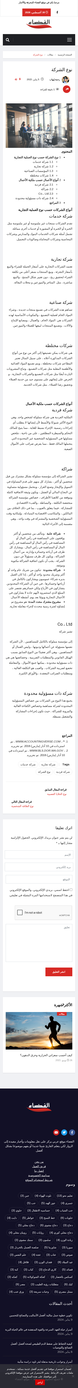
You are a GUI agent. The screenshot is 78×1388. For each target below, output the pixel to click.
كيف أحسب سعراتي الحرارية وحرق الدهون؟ (46, 1055)
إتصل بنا (39, 1171)
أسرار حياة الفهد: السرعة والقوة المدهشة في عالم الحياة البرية (38, 1330)
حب (31, 1203)
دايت (12, 1217)
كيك (68, 1284)
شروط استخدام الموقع (39, 1180)
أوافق (40, 1382)
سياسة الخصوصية (39, 1175)
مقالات (50, 55)
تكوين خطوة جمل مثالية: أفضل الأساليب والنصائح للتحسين (40, 1315)
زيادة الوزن (64, 1239)
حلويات (67, 1217)
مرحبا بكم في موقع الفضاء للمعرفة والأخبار (39, 2)
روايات (38, 1232)
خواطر (28, 1217)
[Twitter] (64, 1132)
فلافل (23, 1262)
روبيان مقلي (18, 1232)
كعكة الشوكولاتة (34, 1276)
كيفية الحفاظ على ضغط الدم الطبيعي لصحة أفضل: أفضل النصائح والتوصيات (41, 1346)
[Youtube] (56, 1132)
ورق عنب (16, 1291)
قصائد (67, 1269)
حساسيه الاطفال (38, 1210)
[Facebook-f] (72, 1132)
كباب (28, 1269)
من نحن (39, 1161)
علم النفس (18, 1254)
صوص (67, 1254)
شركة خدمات (28, 764)
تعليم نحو (65, 1195)
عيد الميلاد (65, 1262)
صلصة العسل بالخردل (24, 1247)
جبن (24, 1195)
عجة (36, 1254)
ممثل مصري (64, 1291)
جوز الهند (48, 1203)
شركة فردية (63, 771)
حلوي (17, 1210)
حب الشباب (64, 1210)
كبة (14, 1269)
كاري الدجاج (47, 1269)
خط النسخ (47, 1217)
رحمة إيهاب (55, 79)
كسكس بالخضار (62, 1276)
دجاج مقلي (26, 1225)
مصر (20, 1284)
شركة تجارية (48, 764)
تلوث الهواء (43, 1195)
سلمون (45, 1239)
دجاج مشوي (49, 1225)
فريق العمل (39, 1166)
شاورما (50, 1247)
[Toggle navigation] (69, 39)
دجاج (68, 1225)
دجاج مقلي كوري (61, 1232)
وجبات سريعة (39, 1291)
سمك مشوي (24, 1239)
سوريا (67, 1247)
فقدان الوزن (43, 1262)
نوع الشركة (44, 771)
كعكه (12, 1276)
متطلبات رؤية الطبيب (44, 1284)
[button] (61, 1006)
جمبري (67, 1203)
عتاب (51, 1254)
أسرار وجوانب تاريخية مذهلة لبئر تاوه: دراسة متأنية (44, 1362)
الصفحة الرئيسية (65, 55)
